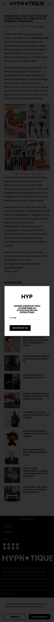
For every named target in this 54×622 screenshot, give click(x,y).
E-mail (13, 317)
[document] (27, 311)
